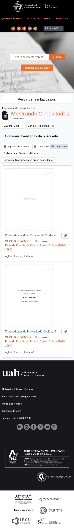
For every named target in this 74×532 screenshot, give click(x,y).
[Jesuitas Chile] (23, 510)
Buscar (56, 57)
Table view (61, 146)
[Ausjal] (23, 499)
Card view (43, 146)
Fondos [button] (61, 18)
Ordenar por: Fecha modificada (21, 153)
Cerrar (31, 108)
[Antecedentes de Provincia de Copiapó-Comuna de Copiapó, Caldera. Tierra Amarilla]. (32, 331)
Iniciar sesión (52, 28)
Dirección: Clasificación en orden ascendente (28, 160)
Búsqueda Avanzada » (37, 67)
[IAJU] (49, 499)
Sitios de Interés (38, 18)
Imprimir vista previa (18, 146)
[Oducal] (50, 520)
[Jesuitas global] (51, 510)
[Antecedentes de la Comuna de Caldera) (30, 235)
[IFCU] (21, 520)
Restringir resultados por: (37, 99)
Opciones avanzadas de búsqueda (31, 136)
